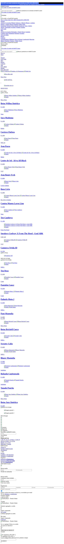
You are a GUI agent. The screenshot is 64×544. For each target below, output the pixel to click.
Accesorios (8, 23)
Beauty (2, 62)
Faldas (20, 24)
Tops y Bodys (28, 26)
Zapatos (23, 27)
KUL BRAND (25, 20)
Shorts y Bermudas (6, 27)
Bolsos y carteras (5, 24)
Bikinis (13, 23)
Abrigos (3, 23)
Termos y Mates (14, 41)
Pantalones (3, 26)
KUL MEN (14, 20)
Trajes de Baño (5, 35)
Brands (19, 20)
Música (2, 41)
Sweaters (13, 27)
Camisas (3, 33)
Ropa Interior (15, 26)
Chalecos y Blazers (20, 23)
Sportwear (21, 26)
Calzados (27, 32)
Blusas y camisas (30, 23)
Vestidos (18, 27)
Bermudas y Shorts (16, 32)
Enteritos (16, 24)
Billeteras (11, 39)
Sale (9, 20)
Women (3, 57)
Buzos (11, 24)
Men (2, 60)
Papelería (7, 41)
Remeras (9, 26)
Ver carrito (3, 512)
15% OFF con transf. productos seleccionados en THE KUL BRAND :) (20, 3)
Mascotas (31, 39)
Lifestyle (3, 63)
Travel (20, 41)
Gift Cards (3, 59)
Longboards (26, 39)
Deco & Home (18, 39)
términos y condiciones (11, 494)
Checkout (3, 519)
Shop (6, 20)
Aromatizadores (5, 39)
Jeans (23, 24)
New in (3, 20)
